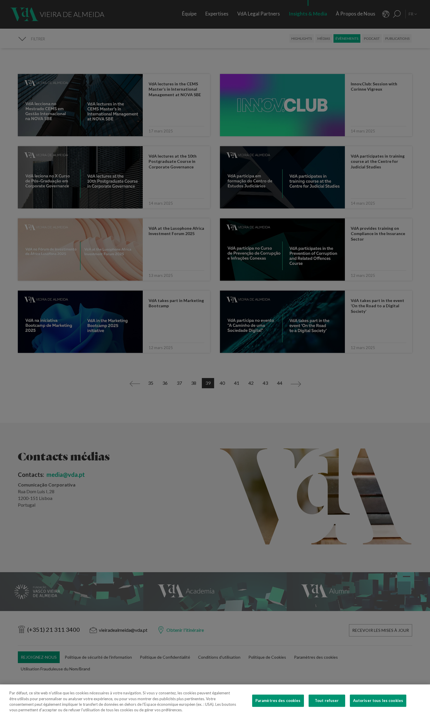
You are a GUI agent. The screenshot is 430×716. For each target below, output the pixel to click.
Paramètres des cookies (278, 700)
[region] (215, 700)
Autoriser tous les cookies (378, 700)
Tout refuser (327, 700)
